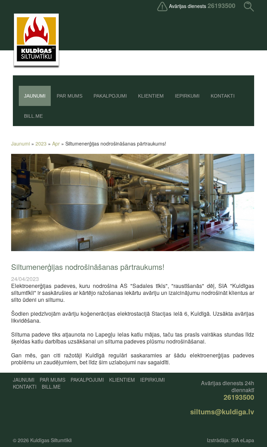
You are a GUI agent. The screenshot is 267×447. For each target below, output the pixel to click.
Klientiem (151, 96)
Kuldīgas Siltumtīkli (51, 440)
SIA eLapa (242, 440)
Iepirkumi (187, 96)
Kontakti (223, 96)
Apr (56, 143)
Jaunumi (35, 96)
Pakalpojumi (110, 96)
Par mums (69, 96)
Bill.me (33, 116)
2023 (41, 143)
